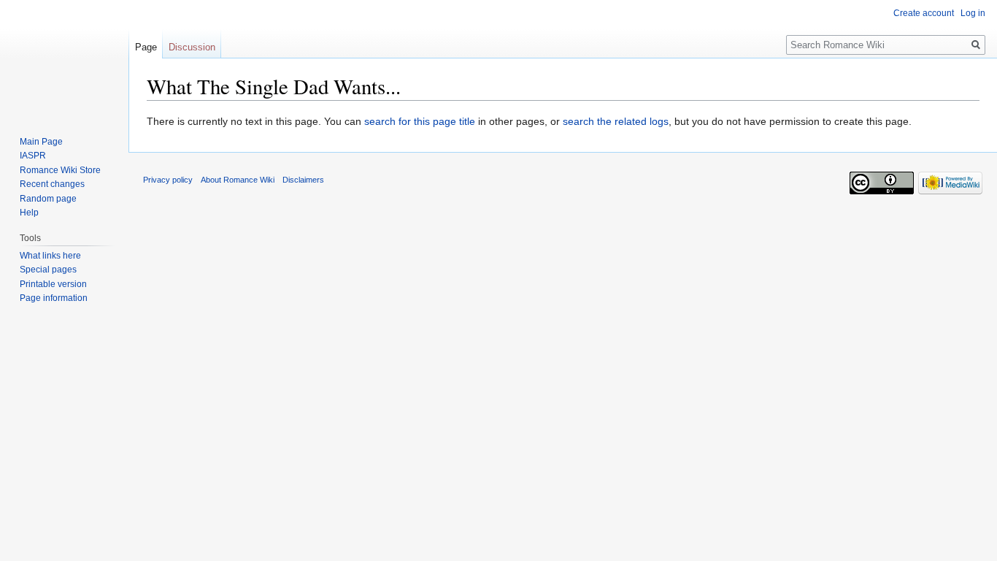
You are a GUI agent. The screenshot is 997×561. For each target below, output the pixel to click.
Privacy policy (168, 179)
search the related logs (616, 121)
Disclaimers (303, 179)
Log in (973, 13)
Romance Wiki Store (60, 170)
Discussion (192, 47)
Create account (923, 13)
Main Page (41, 142)
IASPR (33, 155)
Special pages (48, 269)
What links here (50, 256)
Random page (48, 199)
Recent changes (52, 184)
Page (146, 47)
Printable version (53, 284)
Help (29, 212)
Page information (54, 298)
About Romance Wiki (237, 179)
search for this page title (419, 121)
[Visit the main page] (64, 58)
